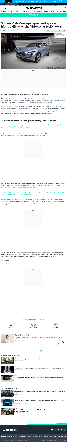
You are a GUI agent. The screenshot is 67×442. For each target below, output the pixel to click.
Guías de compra (25, 11)
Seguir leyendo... (18, 340)
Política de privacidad (62, 440)
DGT (41, 5)
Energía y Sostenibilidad (54, 436)
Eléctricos (39, 11)
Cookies (55, 440)
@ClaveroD (10, 30)
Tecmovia (3, 19)
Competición (11, 11)
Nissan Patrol (21, 5)
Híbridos (46, 11)
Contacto (44, 440)
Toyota (49, 5)
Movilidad (63, 436)
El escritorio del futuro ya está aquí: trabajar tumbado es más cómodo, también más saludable (23, 92)
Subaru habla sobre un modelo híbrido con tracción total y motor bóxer (26, 262)
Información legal (50, 440)
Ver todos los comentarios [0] (33, 351)
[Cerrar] (65, 33)
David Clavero (5, 30)
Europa (11, 5)
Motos (52, 11)
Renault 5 (37, 5)
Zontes (45, 5)
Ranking (33, 11)
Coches (17, 11)
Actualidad (3, 11)
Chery (16, 5)
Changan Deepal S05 (29, 5)
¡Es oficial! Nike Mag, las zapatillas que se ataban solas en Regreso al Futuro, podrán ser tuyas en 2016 (24, 94)
